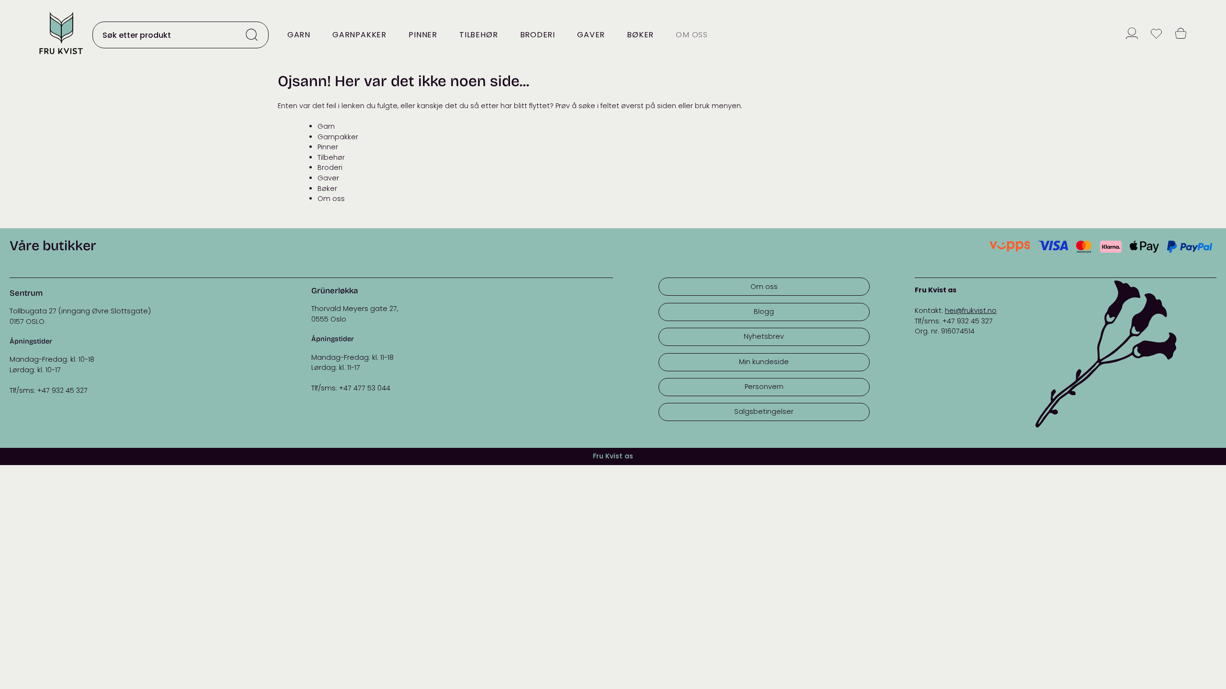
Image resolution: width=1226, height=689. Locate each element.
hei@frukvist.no (971, 310)
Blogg (764, 311)
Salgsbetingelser (764, 411)
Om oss (692, 34)
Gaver (591, 34)
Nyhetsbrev (764, 336)
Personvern (764, 386)
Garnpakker (359, 34)
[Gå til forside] (61, 54)
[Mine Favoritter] (1156, 35)
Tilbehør (478, 34)
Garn (298, 34)
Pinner (423, 34)
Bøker (640, 34)
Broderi (538, 34)
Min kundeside (764, 362)
